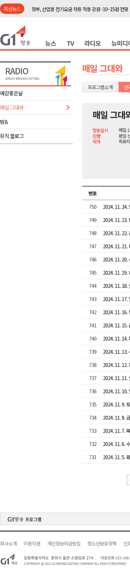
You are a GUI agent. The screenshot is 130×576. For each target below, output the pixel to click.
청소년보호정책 (101, 544)
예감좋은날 (11, 93)
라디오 (92, 43)
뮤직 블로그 (12, 135)
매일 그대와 (12, 107)
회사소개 (8, 544)
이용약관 (32, 544)
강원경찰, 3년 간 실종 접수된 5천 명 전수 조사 (74, 12)
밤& (4, 121)
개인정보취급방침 (63, 544)
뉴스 (50, 43)
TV (70, 43)
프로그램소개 (100, 87)
